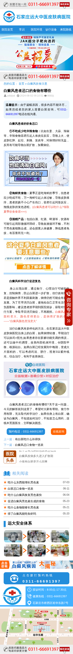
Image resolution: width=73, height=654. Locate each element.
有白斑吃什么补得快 (28, 439)
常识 (22, 29)
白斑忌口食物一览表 (20, 488)
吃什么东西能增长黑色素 (23, 482)
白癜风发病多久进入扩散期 (36, 451)
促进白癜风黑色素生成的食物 (26, 501)
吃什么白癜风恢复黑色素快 (25, 495)
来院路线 (65, 29)
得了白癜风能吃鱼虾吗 (22, 513)
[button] (33, 67)
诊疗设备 (51, 29)
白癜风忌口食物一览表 (29, 444)
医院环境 (36, 29)
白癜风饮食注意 (37, 83)
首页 (21, 83)
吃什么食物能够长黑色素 (23, 507)
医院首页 (7, 29)
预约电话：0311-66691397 (26, 431)
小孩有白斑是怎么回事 (33, 457)
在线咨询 (58, 431)
